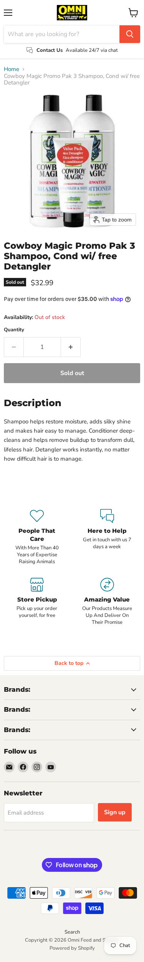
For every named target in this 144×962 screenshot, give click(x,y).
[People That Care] (37, 537)
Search (72, 932)
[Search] (129, 34)
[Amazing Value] (107, 602)
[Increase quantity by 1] (71, 347)
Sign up (115, 812)
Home (11, 69)
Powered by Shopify (72, 948)
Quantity (14, 330)
